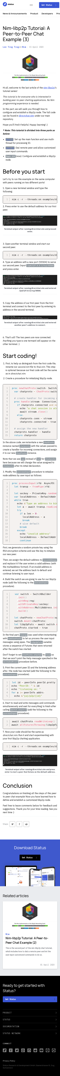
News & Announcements (15, 13)
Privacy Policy (9, 1061)
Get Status (47, 5)
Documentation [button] (11, 1026)
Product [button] (7, 1012)
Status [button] (6, 1019)
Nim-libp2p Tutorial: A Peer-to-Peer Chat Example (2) (27, 940)
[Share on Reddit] (26, 824)
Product (34, 13)
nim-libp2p (49, 87)
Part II (10, 148)
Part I (9, 139)
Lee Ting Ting (11, 47)
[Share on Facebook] (19, 824)
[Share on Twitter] (12, 824)
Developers (47, 13)
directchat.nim (26, 115)
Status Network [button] (12, 1033)
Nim (24, 47)
